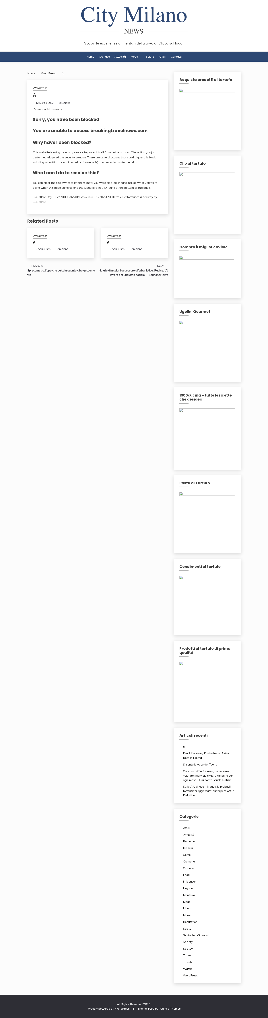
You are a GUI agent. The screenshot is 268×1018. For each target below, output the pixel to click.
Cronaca (104, 56)
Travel (187, 955)
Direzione (64, 102)
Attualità (120, 56)
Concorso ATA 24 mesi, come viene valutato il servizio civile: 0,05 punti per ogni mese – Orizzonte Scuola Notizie (208, 775)
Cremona (189, 861)
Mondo (187, 908)
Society (188, 942)
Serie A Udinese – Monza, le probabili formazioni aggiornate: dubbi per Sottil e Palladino (208, 791)
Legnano (189, 888)
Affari (162, 56)
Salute (150, 56)
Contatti (176, 56)
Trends (187, 962)
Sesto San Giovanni (196, 935)
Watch (187, 969)
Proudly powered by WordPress (109, 1008)
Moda (134, 56)
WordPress (40, 88)
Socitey (188, 948)
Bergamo (189, 841)
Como (187, 854)
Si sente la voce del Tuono (200, 764)
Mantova (189, 895)
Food (186, 875)
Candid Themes (170, 1008)
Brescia (188, 848)
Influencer (189, 881)
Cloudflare (39, 202)
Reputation (190, 922)
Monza (187, 915)
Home (90, 56)
